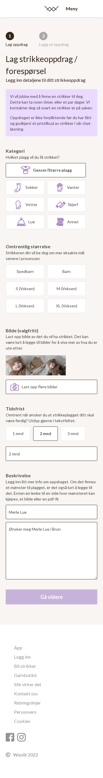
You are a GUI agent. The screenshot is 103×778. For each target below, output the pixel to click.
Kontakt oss (26, 693)
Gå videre (51, 597)
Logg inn (22, 656)
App (18, 647)
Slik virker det (27, 684)
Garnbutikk (25, 675)
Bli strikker (25, 666)
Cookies (22, 721)
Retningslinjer (27, 702)
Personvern (25, 712)
